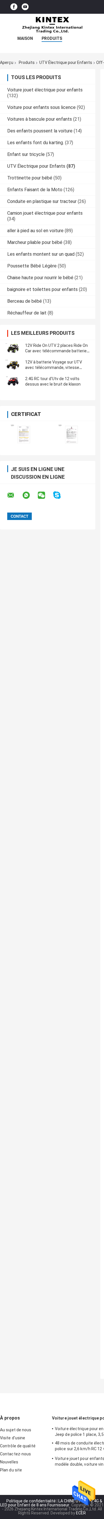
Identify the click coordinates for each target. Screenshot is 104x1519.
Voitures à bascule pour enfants (39, 119)
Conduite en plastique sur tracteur (42, 201)
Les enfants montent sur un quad (41, 254)
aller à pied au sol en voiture (35, 230)
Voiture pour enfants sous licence (41, 107)
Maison (25, 38)
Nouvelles (9, 1462)
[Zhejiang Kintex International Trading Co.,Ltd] (52, 25)
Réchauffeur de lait (27, 313)
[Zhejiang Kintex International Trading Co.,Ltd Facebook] (14, 7)
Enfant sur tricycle (26, 154)
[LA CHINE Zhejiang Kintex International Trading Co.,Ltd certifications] (24, 434)
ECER (81, 1513)
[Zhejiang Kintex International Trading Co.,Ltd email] (14, 495)
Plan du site (11, 1470)
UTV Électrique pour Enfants (65, 62)
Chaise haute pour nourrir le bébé (40, 277)
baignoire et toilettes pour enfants (42, 289)
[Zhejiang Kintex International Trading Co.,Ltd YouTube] (25, 7)
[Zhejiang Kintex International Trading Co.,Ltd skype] (60, 495)
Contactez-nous (15, 1454)
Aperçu (6, 62)
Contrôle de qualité (18, 1446)
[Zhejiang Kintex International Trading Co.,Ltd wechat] (45, 495)
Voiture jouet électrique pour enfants (45, 90)
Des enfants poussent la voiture (40, 131)
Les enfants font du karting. (35, 142)
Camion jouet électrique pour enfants (45, 213)
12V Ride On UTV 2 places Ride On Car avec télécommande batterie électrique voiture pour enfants (56, 351)
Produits (52, 38)
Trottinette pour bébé (29, 178)
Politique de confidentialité (31, 1501)
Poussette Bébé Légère (32, 266)
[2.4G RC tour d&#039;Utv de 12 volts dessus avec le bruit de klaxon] (13, 381)
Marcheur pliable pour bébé (34, 242)
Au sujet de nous (15, 1430)
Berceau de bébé (24, 301)
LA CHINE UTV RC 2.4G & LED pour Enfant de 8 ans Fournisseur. (51, 1503)
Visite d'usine (12, 1438)
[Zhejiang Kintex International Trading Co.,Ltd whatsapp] (30, 495)
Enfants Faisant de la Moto (34, 189)
